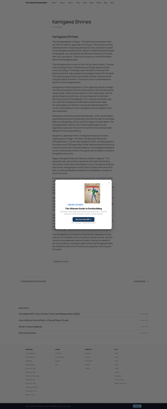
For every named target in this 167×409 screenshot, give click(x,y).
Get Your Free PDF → (83, 219)
